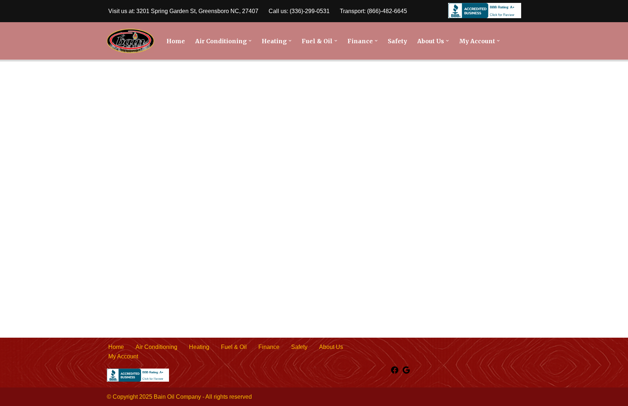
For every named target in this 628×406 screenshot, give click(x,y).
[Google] (406, 372)
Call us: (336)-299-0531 (299, 11)
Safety (397, 41)
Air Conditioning (156, 347)
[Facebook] (394, 372)
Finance (268, 347)
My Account (123, 356)
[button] (250, 40)
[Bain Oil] (130, 41)
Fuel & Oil (234, 347)
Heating (199, 347)
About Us (331, 347)
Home (175, 41)
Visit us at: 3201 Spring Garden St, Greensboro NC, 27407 (183, 11)
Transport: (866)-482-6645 (373, 11)
